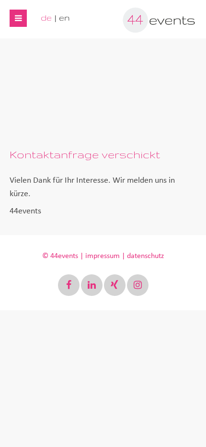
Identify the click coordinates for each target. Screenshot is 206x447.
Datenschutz (145, 255)
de (46, 17)
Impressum (102, 255)
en (64, 17)
